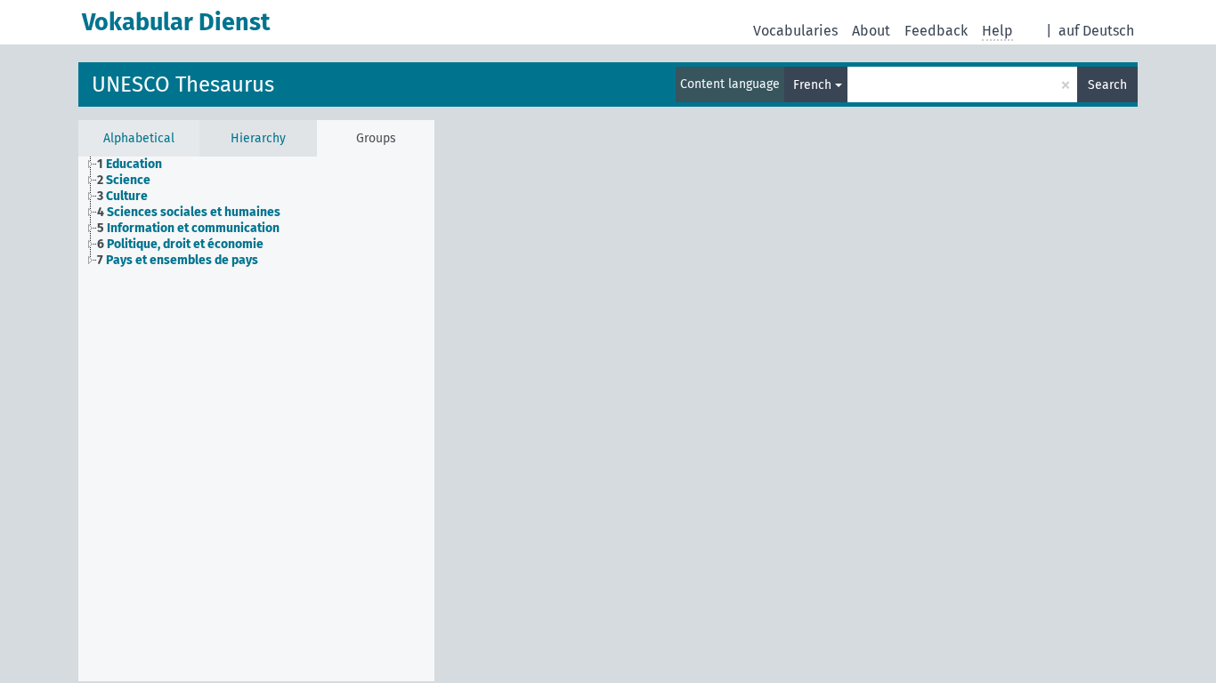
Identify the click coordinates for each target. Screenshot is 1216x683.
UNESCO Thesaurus (183, 84)
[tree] (256, 213)
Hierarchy (258, 138)
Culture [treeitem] (122, 196)
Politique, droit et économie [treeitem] (180, 244)
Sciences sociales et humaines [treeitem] (188, 212)
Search (1107, 84)
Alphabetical (138, 138)
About (871, 30)
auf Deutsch (1096, 30)
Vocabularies (795, 30)
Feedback (936, 30)
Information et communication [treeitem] (188, 228)
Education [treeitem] (129, 164)
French (812, 84)
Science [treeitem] (123, 180)
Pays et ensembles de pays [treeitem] (177, 260)
